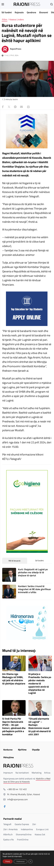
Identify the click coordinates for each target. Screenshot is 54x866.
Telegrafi (7, 824)
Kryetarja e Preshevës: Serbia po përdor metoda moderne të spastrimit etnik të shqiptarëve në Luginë (39, 684)
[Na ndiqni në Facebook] (4, 806)
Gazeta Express (22, 824)
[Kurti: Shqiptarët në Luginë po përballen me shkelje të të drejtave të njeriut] (9, 575)
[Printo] (27, 107)
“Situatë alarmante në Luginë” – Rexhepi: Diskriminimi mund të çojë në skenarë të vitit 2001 (39, 726)
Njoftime (22, 749)
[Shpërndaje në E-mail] (21, 107)
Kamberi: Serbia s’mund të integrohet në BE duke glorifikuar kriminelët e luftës (34, 589)
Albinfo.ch (8, 834)
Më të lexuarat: (15, 560)
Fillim (4, 19)
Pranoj (7, 861)
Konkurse (7, 749)
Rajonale (19, 12)
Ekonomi (43, 12)
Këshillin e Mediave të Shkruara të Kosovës (26, 780)
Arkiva (47, 772)
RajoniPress (15, 48)
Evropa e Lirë (42, 829)
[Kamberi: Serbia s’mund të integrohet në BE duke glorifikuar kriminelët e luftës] (9, 591)
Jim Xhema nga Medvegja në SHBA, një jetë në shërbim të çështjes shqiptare (13, 679)
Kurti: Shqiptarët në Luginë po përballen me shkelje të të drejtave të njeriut (33, 572)
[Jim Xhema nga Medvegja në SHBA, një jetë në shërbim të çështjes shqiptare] (14, 663)
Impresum (8, 772)
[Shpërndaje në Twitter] (9, 107)
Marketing (36, 772)
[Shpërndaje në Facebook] (3, 107)
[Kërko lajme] (51, 4)
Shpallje (36, 749)
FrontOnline (22, 839)
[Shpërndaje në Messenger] (15, 107)
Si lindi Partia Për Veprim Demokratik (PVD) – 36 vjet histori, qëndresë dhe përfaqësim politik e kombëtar (13, 726)
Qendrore (31, 12)
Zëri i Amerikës (10, 829)
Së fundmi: (39, 560)
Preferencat (20, 861)
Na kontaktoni (22, 772)
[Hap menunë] (3, 4)
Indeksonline (27, 829)
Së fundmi (7, 12)
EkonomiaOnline (23, 834)
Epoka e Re (8, 839)
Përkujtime (8, 757)
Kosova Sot (40, 834)
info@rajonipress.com (17, 799)
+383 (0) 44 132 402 (17, 789)
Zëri (34, 824)
